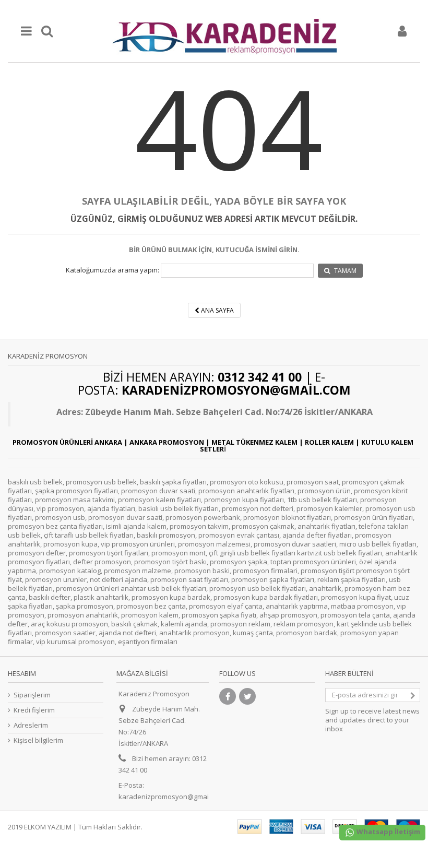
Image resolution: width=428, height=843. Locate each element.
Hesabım (22, 673)
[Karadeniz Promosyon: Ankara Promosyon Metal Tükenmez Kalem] (224, 31)
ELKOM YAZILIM (48, 827)
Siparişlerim (32, 695)
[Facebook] (227, 696)
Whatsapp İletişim (387, 831)
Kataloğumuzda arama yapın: (112, 270)
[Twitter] (247, 696)
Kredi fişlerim (34, 710)
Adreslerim (31, 725)
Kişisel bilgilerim (38, 740)
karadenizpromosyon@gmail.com (171, 796)
